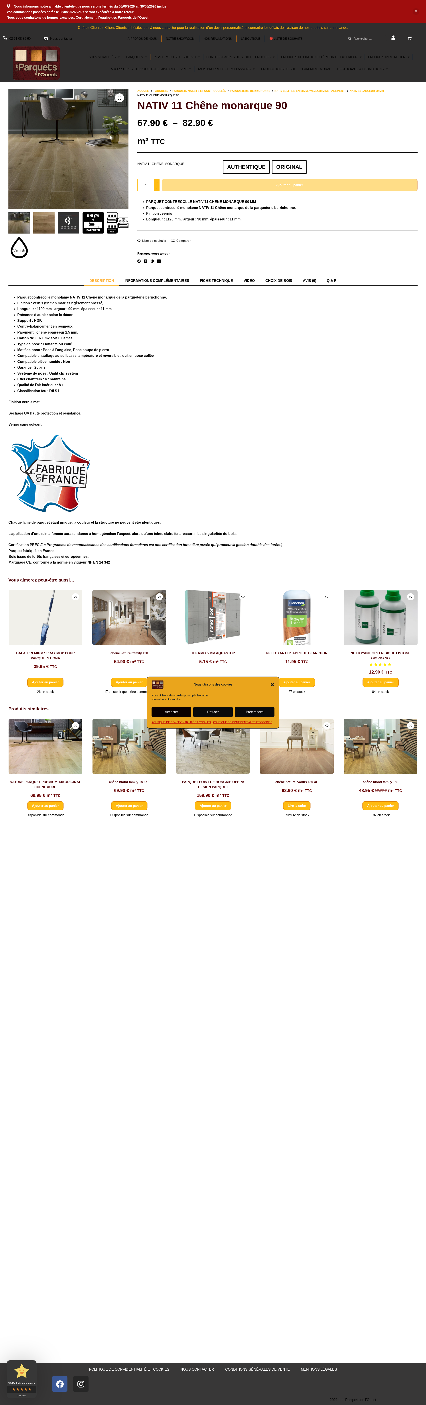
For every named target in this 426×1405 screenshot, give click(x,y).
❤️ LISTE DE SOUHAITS (286, 38)
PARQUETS (134, 57)
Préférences (255, 712)
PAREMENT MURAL (316, 69)
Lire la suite (213, 806)
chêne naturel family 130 (129, 653)
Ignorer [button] (416, 11)
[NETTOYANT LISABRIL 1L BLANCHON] (297, 617)
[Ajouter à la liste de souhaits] (75, 596)
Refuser (213, 712)
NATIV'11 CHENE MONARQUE (160, 164)
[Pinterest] (152, 261)
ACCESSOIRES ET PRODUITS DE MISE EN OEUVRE (149, 69)
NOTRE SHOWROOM (180, 38)
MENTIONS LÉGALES (319, 1369)
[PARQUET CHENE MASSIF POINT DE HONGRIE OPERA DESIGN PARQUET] (381, 746)
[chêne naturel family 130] (129, 617)
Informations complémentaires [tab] (157, 281)
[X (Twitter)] (145, 261)
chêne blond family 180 (297, 782)
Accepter (171, 712)
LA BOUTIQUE (250, 38)
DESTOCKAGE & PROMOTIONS (360, 69)
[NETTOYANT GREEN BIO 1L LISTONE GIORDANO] (381, 617)
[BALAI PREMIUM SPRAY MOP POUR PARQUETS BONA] (45, 617)
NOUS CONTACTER (197, 1369)
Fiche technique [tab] (216, 281)
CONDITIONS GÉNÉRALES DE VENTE (257, 1369)
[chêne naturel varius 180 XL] (213, 746)
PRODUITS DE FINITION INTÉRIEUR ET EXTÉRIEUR (319, 57)
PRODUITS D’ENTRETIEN (386, 57)
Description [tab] (101, 281)
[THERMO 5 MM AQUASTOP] (213, 617)
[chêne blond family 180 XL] (46, 746)
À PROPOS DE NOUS (142, 38)
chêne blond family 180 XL (45, 782)
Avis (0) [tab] (309, 281)
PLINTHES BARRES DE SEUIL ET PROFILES (238, 57)
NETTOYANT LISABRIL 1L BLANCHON (296, 653)
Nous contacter (61, 38)
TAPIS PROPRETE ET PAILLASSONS (223, 69)
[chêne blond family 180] (297, 746)
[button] (272, 684)
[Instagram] (81, 1384)
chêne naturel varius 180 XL (213, 782)
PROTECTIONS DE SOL (278, 69)
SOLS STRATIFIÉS (102, 57)
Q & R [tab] (332, 281)
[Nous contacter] (46, 39)
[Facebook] (139, 261)
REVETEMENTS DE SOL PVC (175, 57)
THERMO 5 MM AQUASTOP (213, 653)
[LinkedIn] (159, 261)
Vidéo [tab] (249, 281)
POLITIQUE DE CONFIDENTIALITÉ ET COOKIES (181, 722)
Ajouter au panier (289, 185)
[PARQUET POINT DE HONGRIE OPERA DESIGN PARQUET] (129, 746)
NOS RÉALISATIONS (218, 38)
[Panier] (409, 38)
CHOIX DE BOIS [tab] (278, 281)
